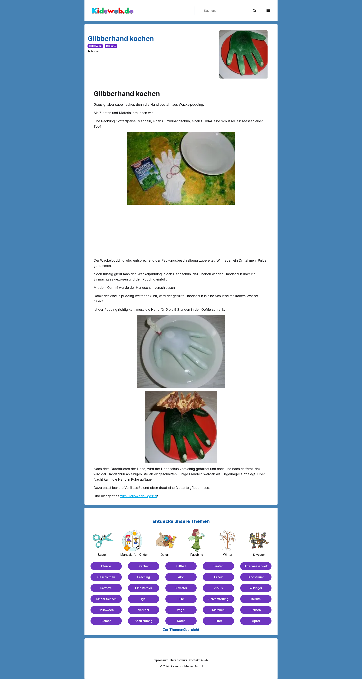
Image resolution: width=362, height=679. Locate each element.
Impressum (160, 660)
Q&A (204, 660)
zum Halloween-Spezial (138, 496)
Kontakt (194, 660)
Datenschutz (178, 660)
